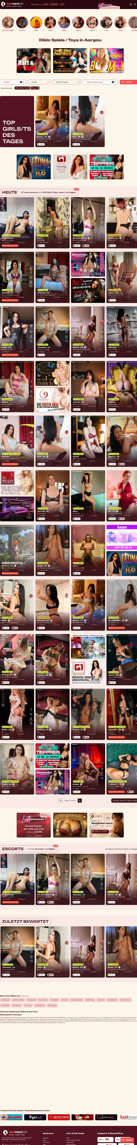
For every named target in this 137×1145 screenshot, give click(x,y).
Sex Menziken (31, 1000)
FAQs (68, 1138)
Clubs (44, 1140)
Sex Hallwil (101, 1000)
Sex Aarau (64, 1000)
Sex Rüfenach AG (125, 1000)
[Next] (80, 800)
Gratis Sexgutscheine (73, 1140)
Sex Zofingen (5, 1000)
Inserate (45, 1138)
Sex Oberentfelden (18, 1000)
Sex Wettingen (90, 1000)
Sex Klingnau (5, 1005)
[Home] (14, 4)
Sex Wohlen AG (112, 1000)
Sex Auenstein (52, 1005)
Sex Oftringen (43, 1000)
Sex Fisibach (28, 1005)
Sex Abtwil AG (16, 1005)
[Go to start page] (18, 1133)
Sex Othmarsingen (76, 1000)
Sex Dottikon (54, 1000)
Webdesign (70, 1142)
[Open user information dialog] (134, 4)
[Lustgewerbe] (108, 5)
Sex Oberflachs (39, 1005)
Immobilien (46, 1142)
